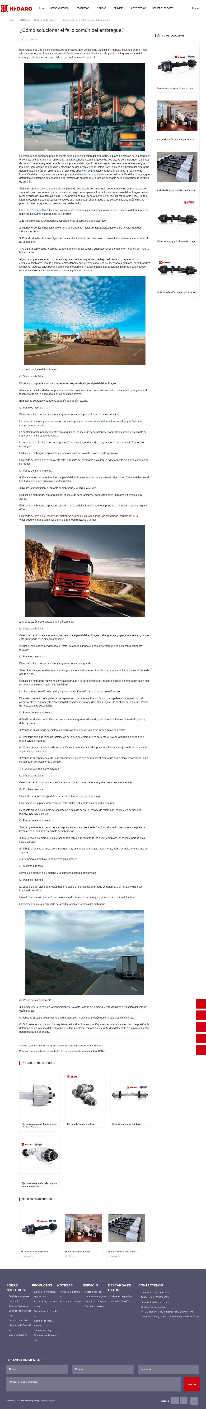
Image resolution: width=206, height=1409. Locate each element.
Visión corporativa (18, 1335)
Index (194, 1401)
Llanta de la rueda (43, 1320)
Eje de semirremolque (45, 1291)
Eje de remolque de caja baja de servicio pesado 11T (39, 1185)
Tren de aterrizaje (43, 1330)
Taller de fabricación (19, 1306)
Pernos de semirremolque (81, 1124)
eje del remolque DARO (36, 210)
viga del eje (40, 1296)
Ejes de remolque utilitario (126, 1124)
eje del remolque (88, 174)
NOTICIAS (24, 20)
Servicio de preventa (95, 1301)
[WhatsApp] (201, 1004)
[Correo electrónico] (201, 1027)
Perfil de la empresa (19, 1296)
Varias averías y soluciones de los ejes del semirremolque (177, 241)
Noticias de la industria (45, 20)
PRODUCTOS (42, 1285)
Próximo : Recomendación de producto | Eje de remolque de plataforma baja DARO (62, 1051)
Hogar (41, 8)
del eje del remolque (104, 421)
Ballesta (38, 1325)
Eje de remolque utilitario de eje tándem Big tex (39, 1126)
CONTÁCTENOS (138, 8)
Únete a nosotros (94, 1291)
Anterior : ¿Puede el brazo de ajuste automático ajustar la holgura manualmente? (60, 1045)
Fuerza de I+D (16, 1301)
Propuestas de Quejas (96, 1296)
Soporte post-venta (94, 1306)
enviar (192, 1384)
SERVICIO (90, 1285)
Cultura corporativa (18, 1320)
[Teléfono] (201, 1015)
